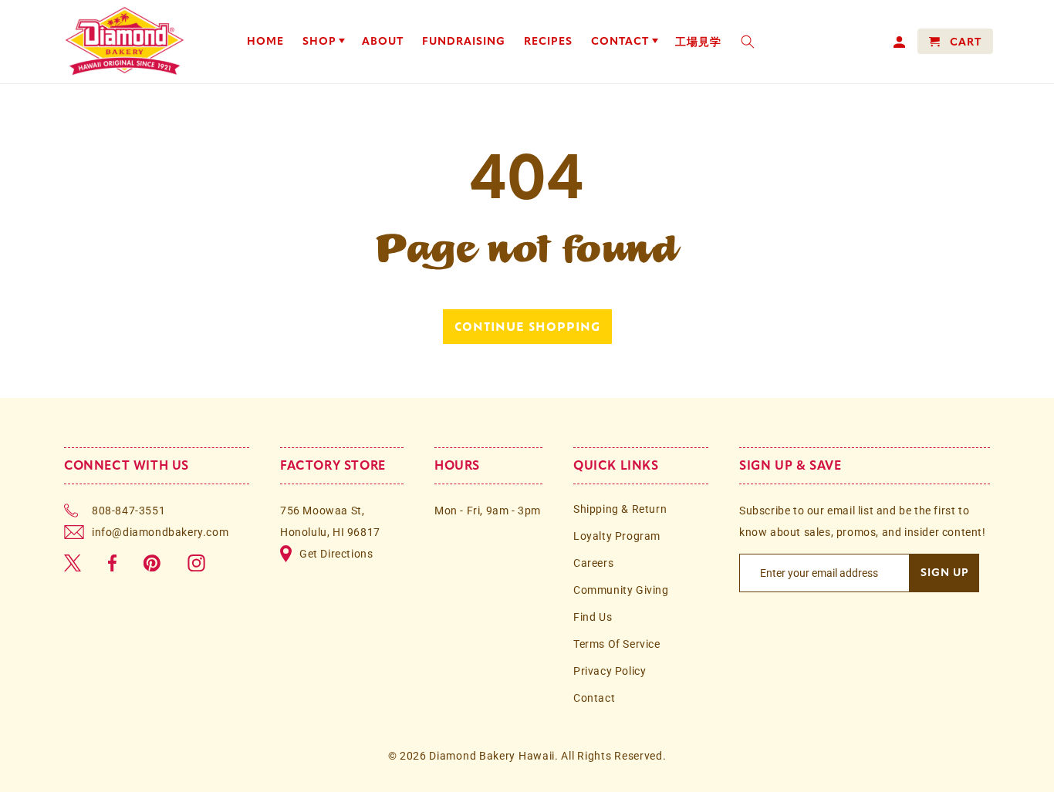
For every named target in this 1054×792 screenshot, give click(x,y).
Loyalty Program (616, 536)
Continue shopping (527, 326)
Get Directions (336, 554)
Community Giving (621, 590)
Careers (593, 563)
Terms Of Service (616, 644)
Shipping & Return (620, 509)
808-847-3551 (128, 510)
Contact (594, 698)
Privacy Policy (609, 671)
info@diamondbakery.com (160, 532)
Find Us (592, 617)
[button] (323, 41)
